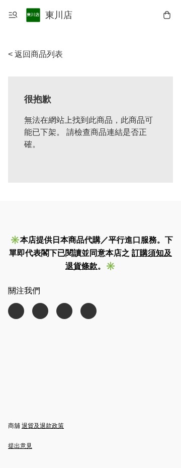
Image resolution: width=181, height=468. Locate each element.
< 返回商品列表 (35, 54)
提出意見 (20, 445)
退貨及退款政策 (43, 425)
